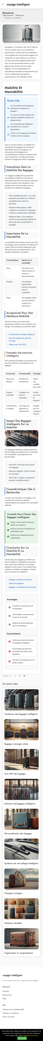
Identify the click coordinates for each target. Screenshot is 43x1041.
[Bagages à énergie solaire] (21, 729)
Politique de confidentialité (13, 1009)
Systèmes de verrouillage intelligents (21, 863)
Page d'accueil (8, 15)
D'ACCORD (22, 1038)
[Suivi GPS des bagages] (21, 759)
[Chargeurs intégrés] (21, 879)
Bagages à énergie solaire (16, 743)
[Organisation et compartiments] (21, 938)
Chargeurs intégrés (13, 893)
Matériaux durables (13, 923)
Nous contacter (9, 1017)
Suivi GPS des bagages (15, 773)
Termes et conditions (11, 1013)
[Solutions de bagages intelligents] (21, 789)
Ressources (20, 15)
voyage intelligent (12, 975)
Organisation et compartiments (18, 953)
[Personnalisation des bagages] (21, 819)
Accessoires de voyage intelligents (22, 334)
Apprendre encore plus (30, 1036)
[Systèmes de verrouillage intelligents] (21, 849)
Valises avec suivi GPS (17, 344)
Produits (6, 991)
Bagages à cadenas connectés (20, 580)
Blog (4, 998)
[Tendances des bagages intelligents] (21, 700)
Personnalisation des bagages (18, 833)
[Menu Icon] (3, 4)
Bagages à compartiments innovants (22, 587)
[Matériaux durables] (21, 909)
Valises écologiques (16, 583)
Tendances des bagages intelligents (21, 714)
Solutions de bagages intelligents (19, 803)
